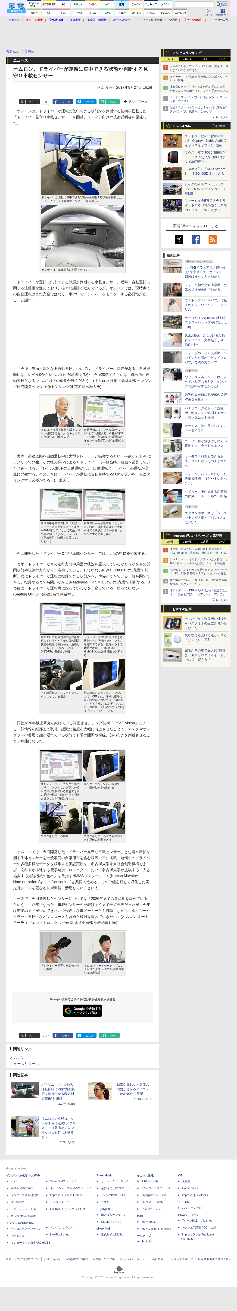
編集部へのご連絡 (104, 1259)
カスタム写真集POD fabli (199, 1227)
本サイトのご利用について (22, 1259)
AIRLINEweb (150, 1181)
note (112, 102)
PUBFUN (183, 1202)
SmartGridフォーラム (63, 1181)
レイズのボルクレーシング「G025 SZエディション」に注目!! (206, 188)
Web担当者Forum (22, 1188)
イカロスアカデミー (154, 1209)
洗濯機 (172, 20)
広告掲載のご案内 (76, 1259)
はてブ (89, 102)
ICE (180, 1175)
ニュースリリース (24, 1064)
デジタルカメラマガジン (26, 1228)
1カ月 (222, 59)
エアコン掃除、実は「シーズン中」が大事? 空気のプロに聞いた (206, 517)
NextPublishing (59, 1234)
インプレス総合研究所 (25, 1195)
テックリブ (144, 1235)
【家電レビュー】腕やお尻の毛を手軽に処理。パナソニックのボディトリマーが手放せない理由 (199, 90)
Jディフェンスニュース (156, 1188)
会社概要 (157, 1259)
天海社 (186, 1181)
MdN (140, 1216)
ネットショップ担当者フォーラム (71, 1188)
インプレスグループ (180, 1259)
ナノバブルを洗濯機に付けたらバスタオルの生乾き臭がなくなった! (206, 623)
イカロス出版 (145, 1175)
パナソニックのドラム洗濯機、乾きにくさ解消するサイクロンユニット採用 (206, 412)
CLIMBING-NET (111, 1221)
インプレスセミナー (62, 1202)
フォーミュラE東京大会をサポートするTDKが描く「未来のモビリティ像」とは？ (206, 205)
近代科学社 (103, 1228)
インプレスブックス (62, 1227)
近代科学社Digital (112, 1234)
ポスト (32, 102)
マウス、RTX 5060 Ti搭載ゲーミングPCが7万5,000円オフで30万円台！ (205, 157)
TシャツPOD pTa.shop (197, 1220)
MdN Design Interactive (156, 1228)
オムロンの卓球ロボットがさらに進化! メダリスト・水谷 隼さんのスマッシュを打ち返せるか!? (58, 1128)
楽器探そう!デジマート (115, 1188)
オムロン (17, 1058)
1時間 (170, 59)
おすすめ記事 (182, 609)
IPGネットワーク (188, 1214)
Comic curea (190, 1188)
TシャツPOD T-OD (113, 1195)
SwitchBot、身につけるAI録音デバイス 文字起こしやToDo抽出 (205, 340)
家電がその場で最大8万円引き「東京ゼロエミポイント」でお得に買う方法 (206, 655)
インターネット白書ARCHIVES (30, 1242)
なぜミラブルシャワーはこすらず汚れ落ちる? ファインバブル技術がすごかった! (206, 381)
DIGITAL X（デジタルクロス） (69, 1209)
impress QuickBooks (195, 1195)
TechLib (147, 1241)
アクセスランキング (187, 53)
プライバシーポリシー (133, 1259)
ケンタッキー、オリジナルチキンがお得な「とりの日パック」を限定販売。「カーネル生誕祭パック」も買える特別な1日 (199, 563)
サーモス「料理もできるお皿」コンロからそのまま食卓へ (206, 460)
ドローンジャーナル (23, 1209)
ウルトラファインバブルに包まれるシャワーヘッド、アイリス (206, 304)
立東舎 (105, 1202)
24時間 (187, 59)
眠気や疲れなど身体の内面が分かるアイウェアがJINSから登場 (133, 1089)
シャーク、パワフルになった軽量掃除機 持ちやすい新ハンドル (206, 478)
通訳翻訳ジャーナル (154, 1195)
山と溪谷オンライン (113, 1214)
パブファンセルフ (193, 1208)
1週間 (204, 59)
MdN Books (149, 1221)
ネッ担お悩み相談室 (23, 1216)
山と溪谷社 (103, 1209)
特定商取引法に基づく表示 (214, 1259)
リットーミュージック (115, 1181)
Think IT (16, 1181)
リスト (46, 102)
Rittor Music (104, 1175)
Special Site (181, 126)
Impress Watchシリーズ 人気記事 (197, 535)
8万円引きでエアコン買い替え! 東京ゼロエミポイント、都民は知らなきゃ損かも (205, 271)
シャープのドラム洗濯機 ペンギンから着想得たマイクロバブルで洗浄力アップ (206, 357)
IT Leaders (17, 1202)
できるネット (19, 1235)
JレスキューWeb (152, 1202)
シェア (66, 102)
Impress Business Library (66, 1195)
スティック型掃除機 (149, 20)
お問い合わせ (52, 1259)
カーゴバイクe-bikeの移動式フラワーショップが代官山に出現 (206, 322)
